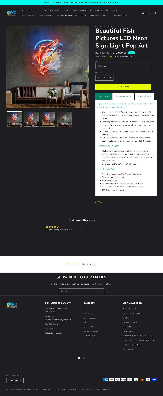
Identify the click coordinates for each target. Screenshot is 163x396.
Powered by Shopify (33, 390)
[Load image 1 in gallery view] (14, 119)
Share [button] (100, 202)
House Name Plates (131, 313)
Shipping (111, 57)
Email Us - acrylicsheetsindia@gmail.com (58, 318)
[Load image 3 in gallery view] (47, 119)
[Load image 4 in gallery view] (64, 119)
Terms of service (74, 389)
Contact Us (89, 327)
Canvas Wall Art (130, 322)
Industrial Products (53, 333)
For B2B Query (51, 324)
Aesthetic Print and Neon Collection (138, 336)
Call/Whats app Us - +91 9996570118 (56, 310)
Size (97, 61)
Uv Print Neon (129, 349)
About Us (88, 313)
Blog (86, 322)
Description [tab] (103, 96)
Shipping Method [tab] (123, 96)
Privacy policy (60, 389)
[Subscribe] (101, 291)
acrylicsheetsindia (19, 390)
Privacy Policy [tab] (144, 96)
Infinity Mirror (129, 327)
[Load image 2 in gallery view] (31, 119)
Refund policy (90, 336)
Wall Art (126, 318)
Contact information (103, 389)
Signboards (50, 328)
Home (86, 309)
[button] (29, 10)
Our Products (90, 318)
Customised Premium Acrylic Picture (138, 340)
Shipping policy (87, 389)
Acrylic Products (130, 309)
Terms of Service (91, 331)
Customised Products (132, 345)
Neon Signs (128, 331)
